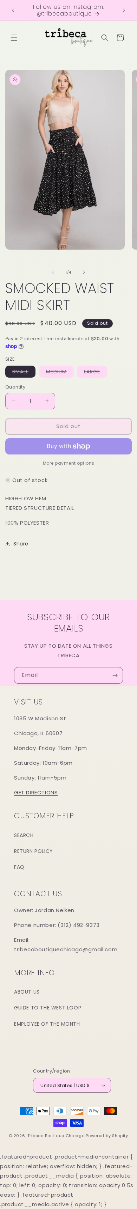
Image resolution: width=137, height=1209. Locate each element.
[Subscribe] (115, 675)
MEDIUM (60, 373)
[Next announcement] (124, 10)
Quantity (15, 387)
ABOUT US (27, 991)
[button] (14, 37)
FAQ (19, 867)
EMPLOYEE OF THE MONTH (47, 1023)
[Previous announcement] (13, 10)
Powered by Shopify (107, 1135)
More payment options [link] (68, 463)
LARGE (95, 373)
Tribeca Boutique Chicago (56, 1135)
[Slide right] (84, 272)
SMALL (23, 373)
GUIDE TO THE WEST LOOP (47, 1007)
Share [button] (20, 543)
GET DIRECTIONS (36, 792)
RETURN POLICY (33, 851)
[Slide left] (53, 272)
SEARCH (24, 835)
